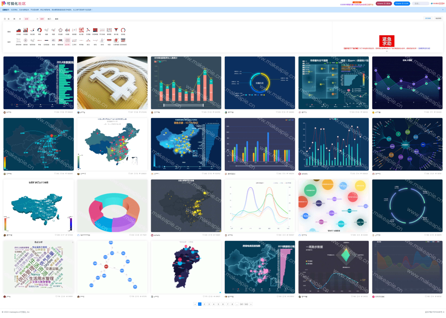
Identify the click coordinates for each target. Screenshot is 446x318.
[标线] (95, 40)
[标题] (109, 40)
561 (241, 304)
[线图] (53, 30)
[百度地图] (116, 40)
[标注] (88, 40)
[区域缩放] (46, 40)
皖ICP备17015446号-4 (434, 312)
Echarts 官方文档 (402, 3)
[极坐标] (25, 40)
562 (246, 304)
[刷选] (53, 40)
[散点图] (32, 30)
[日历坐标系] (123, 40)
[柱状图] (25, 30)
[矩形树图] (95, 30)
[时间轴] (81, 40)
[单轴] (39, 40)
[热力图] (81, 30)
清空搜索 (428, 18)
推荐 (42, 19)
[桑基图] (109, 30)
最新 (56, 19)
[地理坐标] (32, 40)
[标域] (102, 40)
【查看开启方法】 (424, 48)
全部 (26, 19)
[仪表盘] (123, 30)
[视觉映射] (60, 40)
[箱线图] (74, 30)
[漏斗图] (116, 30)
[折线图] (18, 30)
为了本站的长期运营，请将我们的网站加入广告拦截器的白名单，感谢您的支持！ (380, 48)
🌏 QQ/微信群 (438, 3)
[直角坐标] (18, 40)
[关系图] (88, 30)
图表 (9, 32)
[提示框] (67, 40)
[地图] (46, 30)
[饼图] (39, 30)
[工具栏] (74, 40)
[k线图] (67, 30)
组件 (9, 42)
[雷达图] (60, 30)
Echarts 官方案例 (383, 3)
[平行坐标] (102, 30)
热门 (49, 19)
